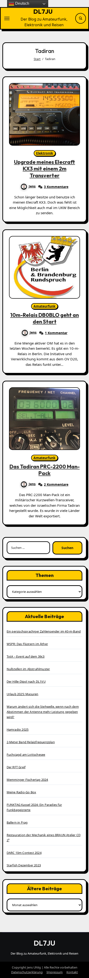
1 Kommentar (56, 333)
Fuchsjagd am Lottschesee (26, 754)
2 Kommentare (56, 484)
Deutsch (21, 3)
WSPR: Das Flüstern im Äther (27, 644)
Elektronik (44, 153)
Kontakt (72, 972)
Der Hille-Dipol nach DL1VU (26, 681)
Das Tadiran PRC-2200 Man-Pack (44, 470)
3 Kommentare (56, 186)
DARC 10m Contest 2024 (24, 853)
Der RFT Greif (16, 767)
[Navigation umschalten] (7, 18)
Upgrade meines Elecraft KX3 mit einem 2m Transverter (44, 169)
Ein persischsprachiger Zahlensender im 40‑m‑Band (44, 631)
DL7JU (43, 11)
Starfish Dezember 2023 (24, 865)
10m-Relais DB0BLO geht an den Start (44, 318)
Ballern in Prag (17, 822)
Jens (32, 186)
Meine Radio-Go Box (21, 792)
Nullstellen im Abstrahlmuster (28, 669)
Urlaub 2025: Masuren (22, 694)
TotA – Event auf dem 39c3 (26, 656)
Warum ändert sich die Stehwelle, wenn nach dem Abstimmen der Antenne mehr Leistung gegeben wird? (43, 711)
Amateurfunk (44, 306)
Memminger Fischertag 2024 (27, 779)
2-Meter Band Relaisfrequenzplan (31, 742)
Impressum (55, 972)
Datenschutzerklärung (27, 972)
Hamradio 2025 (18, 729)
